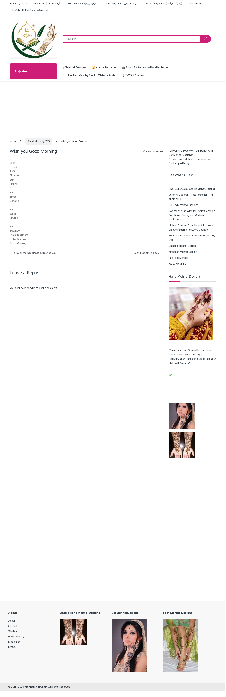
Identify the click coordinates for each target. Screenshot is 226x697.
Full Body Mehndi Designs (183, 204)
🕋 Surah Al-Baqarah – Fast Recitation (145, 67)
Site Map (13, 631)
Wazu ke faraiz (177, 263)
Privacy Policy (16, 636)
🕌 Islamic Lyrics (102, 67)
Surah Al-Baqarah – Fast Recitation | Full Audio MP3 (191, 196)
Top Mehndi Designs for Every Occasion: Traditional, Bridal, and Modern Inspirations (192, 215)
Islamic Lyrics (17, 3)
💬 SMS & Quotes (133, 75)
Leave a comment (154, 151)
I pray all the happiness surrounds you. (33, 252)
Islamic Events (195, 3)
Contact (12, 626)
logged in (29, 287)
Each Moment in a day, (148, 252)
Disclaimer (14, 641)
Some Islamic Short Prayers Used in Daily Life (192, 237)
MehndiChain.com (36, 686)
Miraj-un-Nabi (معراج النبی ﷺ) (83, 3)
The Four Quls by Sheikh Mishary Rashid (92, 75)
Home (13, 141)
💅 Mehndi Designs (74, 67)
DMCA (11, 646)
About (11, 620)
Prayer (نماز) (56, 3)
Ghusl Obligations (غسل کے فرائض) (122, 3)
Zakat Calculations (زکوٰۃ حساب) (32, 9)
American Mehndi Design (183, 251)
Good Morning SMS (38, 141)
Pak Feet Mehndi (178, 257)
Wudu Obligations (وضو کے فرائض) (164, 3)
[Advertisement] (113, 107)
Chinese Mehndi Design (182, 245)
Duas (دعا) (38, 3)
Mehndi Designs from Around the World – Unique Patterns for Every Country (192, 227)
